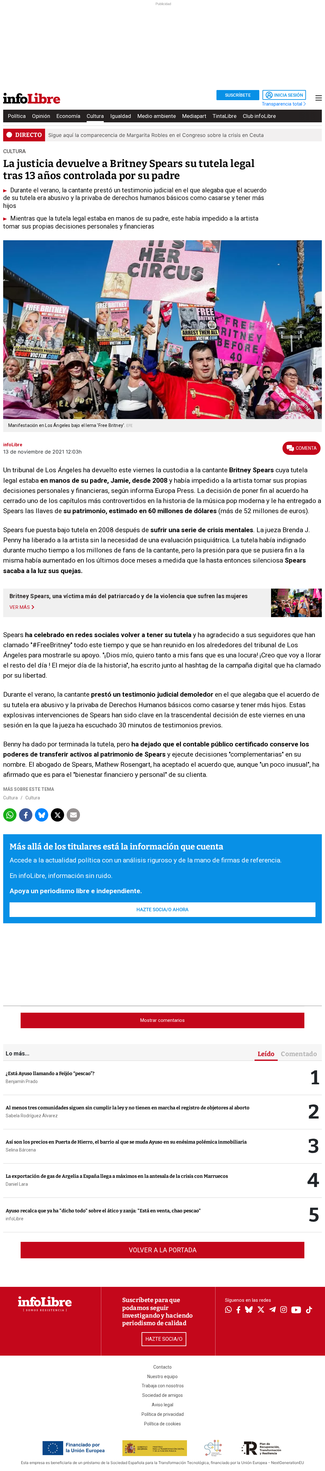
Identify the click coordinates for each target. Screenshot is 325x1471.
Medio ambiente (156, 116)
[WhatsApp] (228, 1310)
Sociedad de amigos (162, 1395)
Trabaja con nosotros (163, 1385)
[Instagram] (283, 1310)
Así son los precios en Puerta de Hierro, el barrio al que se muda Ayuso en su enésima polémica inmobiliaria (126, 1142)
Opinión (41, 116)
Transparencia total (282, 103)
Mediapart (194, 116)
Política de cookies (162, 1423)
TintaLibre (224, 116)
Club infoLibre (259, 116)
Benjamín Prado (22, 1081)
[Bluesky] (249, 1310)
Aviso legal (162, 1404)
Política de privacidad (163, 1414)
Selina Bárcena (21, 1149)
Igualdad (120, 116)
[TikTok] (309, 1310)
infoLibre (14, 1218)
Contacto (162, 1367)
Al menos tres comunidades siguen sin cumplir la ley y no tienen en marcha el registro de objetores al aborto (127, 1108)
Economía (68, 116)
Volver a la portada (162, 1250)
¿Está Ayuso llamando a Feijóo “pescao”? (50, 1073)
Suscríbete (238, 95)
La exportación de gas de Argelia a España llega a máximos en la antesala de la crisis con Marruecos (117, 1176)
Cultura (95, 116)
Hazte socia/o (163, 1339)
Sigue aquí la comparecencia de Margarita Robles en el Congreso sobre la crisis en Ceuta (156, 135)
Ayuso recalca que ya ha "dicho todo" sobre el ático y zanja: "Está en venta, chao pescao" (103, 1211)
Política (17, 116)
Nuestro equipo (162, 1376)
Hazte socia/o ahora (162, 910)
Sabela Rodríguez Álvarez (32, 1115)
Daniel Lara (17, 1184)
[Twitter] (261, 1310)
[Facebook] (238, 1310)
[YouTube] (296, 1310)
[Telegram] (272, 1310)
